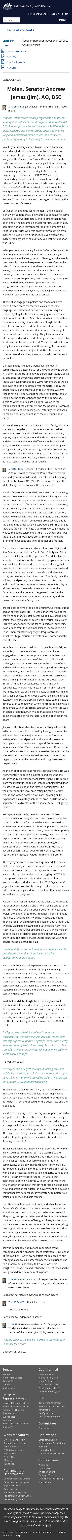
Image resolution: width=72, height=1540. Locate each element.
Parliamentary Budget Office (18, 1495)
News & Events (46, 1374)
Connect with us (47, 1449)
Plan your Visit (46, 1475)
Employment (10, 1453)
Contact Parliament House (51, 1453)
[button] (64, 20)
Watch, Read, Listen (48, 1377)
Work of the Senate (12, 1377)
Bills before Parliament (50, 1402)
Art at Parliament (47, 1471)
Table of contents (19, 30)
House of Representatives (16, 1403)
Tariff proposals (46, 1413)
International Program (49, 1391)
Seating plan (9, 1387)
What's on (44, 1464)
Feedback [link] (7, 1535)
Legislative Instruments (50, 1416)
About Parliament (47, 1381)
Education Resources (49, 1384)
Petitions (43, 1446)
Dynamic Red (9, 1381)
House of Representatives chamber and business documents (16, 1410)
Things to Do (45, 1468)
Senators (7, 1384)
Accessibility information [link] (15, 1531)
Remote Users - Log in (15, 1443)
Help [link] (18, 1535)
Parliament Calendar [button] (38, 13)
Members (7, 1420)
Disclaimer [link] (61, 1531)
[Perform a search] (5, 19)
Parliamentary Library (49, 1387)
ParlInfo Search (11, 1446)
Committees (45, 1428)
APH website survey (14, 1449)
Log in (65, 13)
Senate (6, 1374)
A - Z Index (9, 1456)
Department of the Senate (17, 1478)
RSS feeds (9, 1463)
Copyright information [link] (41, 1531)
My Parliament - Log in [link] (14, 1439)
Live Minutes (9, 1416)
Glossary (8, 1460)
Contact (55, 13)
